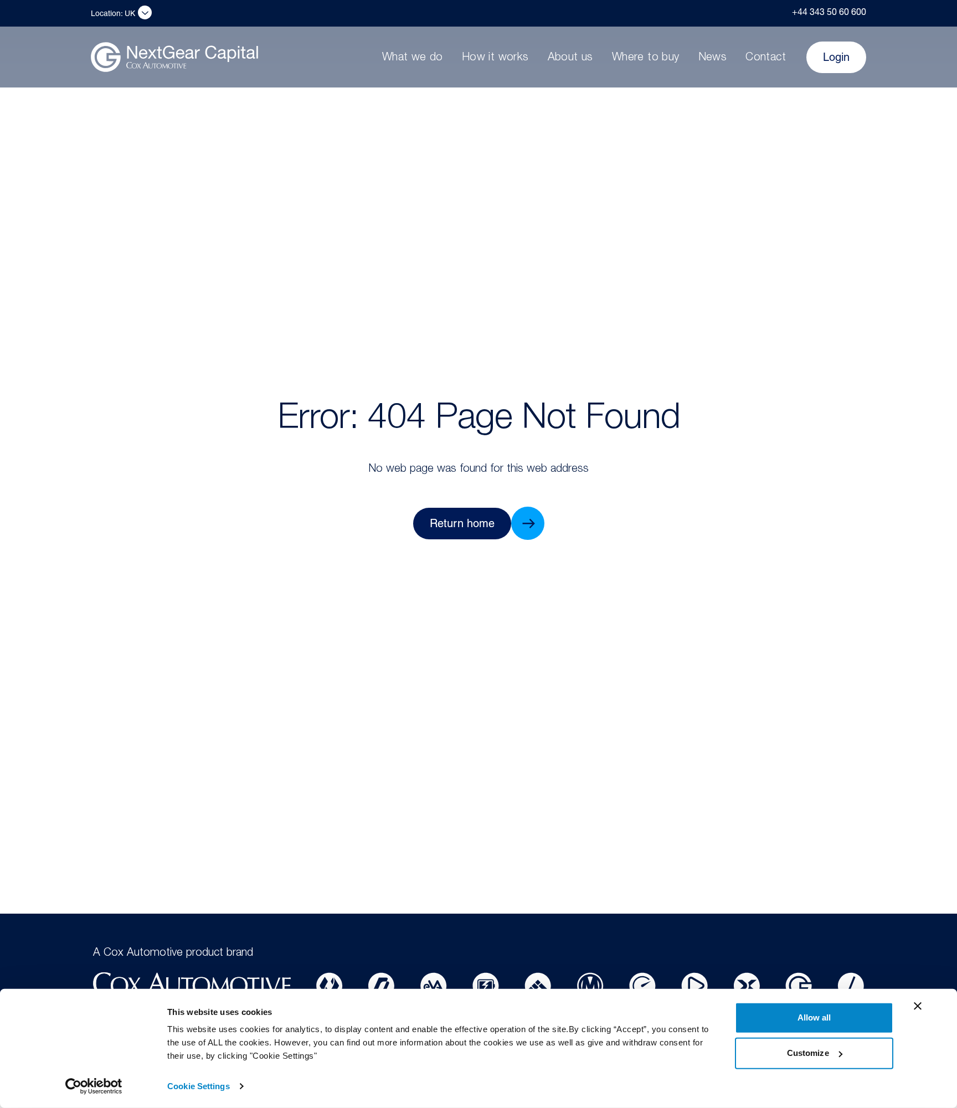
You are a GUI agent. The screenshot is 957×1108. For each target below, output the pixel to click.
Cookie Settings (198, 1086)
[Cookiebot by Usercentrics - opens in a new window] (93, 1086)
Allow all (814, 1017)
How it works (495, 58)
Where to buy (646, 58)
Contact (765, 58)
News (712, 58)
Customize (808, 1053)
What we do (412, 58)
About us (570, 58)
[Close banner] (918, 1006)
